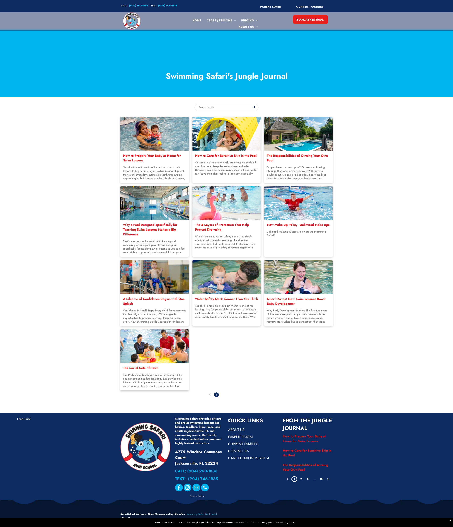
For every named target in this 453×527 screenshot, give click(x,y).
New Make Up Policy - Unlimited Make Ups (298, 224)
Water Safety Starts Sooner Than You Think (226, 299)
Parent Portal (240, 436)
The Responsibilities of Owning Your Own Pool (297, 158)
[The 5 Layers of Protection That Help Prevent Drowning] (226, 203)
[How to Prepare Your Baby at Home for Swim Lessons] (154, 134)
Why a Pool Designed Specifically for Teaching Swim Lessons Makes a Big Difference (150, 229)
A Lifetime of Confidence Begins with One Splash (154, 301)
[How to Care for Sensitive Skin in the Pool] (226, 134)
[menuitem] (197, 20)
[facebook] (179, 488)
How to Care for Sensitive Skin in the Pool (226, 155)
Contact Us (238, 451)
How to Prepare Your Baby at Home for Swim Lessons (152, 158)
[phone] (205, 488)
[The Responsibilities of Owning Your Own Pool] (298, 134)
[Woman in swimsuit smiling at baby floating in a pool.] (298, 277)
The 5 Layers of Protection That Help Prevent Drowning (222, 227)
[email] (196, 488)
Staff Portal (211, 514)
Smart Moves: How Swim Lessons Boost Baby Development (296, 301)
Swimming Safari (195, 514)
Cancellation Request (248, 458)
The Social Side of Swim (140, 368)
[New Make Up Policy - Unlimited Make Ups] (298, 203)
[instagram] (187, 488)
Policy (201, 496)
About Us (236, 429)
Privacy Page (287, 522)
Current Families (243, 444)
